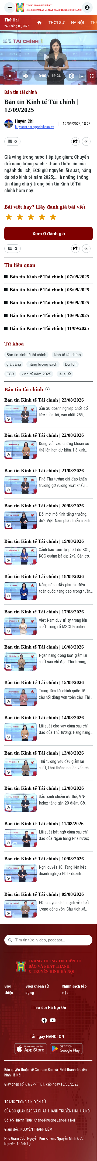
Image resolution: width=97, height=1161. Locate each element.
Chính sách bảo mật (74, 989)
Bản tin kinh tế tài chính (26, 354)
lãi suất (65, 374)
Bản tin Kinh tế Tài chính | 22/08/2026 (44, 435)
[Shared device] (75, 141)
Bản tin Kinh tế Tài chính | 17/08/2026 (44, 611)
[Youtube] (53, 1021)
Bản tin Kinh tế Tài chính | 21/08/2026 (44, 470)
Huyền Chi (24, 121)
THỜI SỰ (56, 22)
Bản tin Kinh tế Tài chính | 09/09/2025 (49, 302)
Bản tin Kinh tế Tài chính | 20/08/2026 (44, 505)
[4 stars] (41, 217)
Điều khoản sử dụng (37, 989)
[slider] (48, 67)
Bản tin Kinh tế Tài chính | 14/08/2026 (44, 717)
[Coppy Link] (86, 141)
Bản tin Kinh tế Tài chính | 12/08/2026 (44, 788)
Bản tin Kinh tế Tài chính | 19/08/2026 (44, 541)
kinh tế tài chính (67, 354)
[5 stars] (52, 217)
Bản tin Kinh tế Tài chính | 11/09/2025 (49, 328)
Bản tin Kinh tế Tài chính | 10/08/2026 (44, 858)
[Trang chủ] (39, 22)
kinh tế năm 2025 (36, 374)
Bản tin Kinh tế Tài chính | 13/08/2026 (44, 753)
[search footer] (10, 940)
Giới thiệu (8, 989)
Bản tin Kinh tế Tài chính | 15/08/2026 (44, 682)
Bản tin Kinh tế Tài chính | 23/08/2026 (44, 400)
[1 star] (8, 217)
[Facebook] (44, 1021)
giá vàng (13, 364)
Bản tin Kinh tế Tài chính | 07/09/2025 (49, 276)
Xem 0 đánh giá (48, 233)
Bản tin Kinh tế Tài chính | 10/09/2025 (49, 315)
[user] (87, 7)
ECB (10, 374)
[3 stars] (30, 217)
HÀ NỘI (77, 22)
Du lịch (71, 364)
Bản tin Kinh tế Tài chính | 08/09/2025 (49, 289)
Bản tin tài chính (20, 92)
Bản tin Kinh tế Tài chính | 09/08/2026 (44, 894)
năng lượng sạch (43, 364)
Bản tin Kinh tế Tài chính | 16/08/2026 (44, 647)
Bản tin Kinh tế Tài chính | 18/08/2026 (44, 576)
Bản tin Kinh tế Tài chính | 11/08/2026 (44, 823)
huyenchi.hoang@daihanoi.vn (34, 127)
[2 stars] (19, 217)
